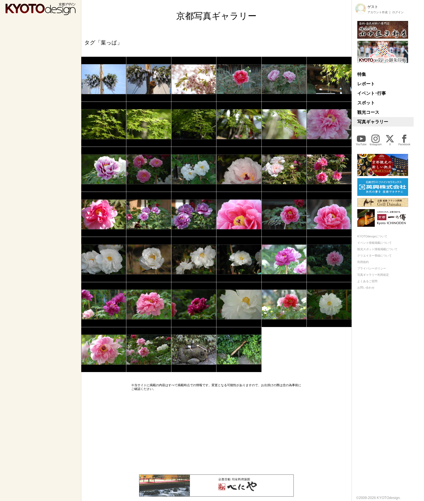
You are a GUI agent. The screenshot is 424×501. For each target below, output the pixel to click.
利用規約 (363, 262)
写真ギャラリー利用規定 (373, 274)
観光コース (368, 112)
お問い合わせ (366, 287)
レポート (366, 83)
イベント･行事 (371, 93)
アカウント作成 (377, 12)
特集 (361, 74)
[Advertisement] (216, 432)
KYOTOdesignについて (372, 236)
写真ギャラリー (372, 121)
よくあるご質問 (367, 281)
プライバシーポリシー (371, 268)
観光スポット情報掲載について (377, 249)
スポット (366, 102)
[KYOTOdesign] (41, 13)
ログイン (398, 12)
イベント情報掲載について (374, 242)
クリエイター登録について (374, 255)
